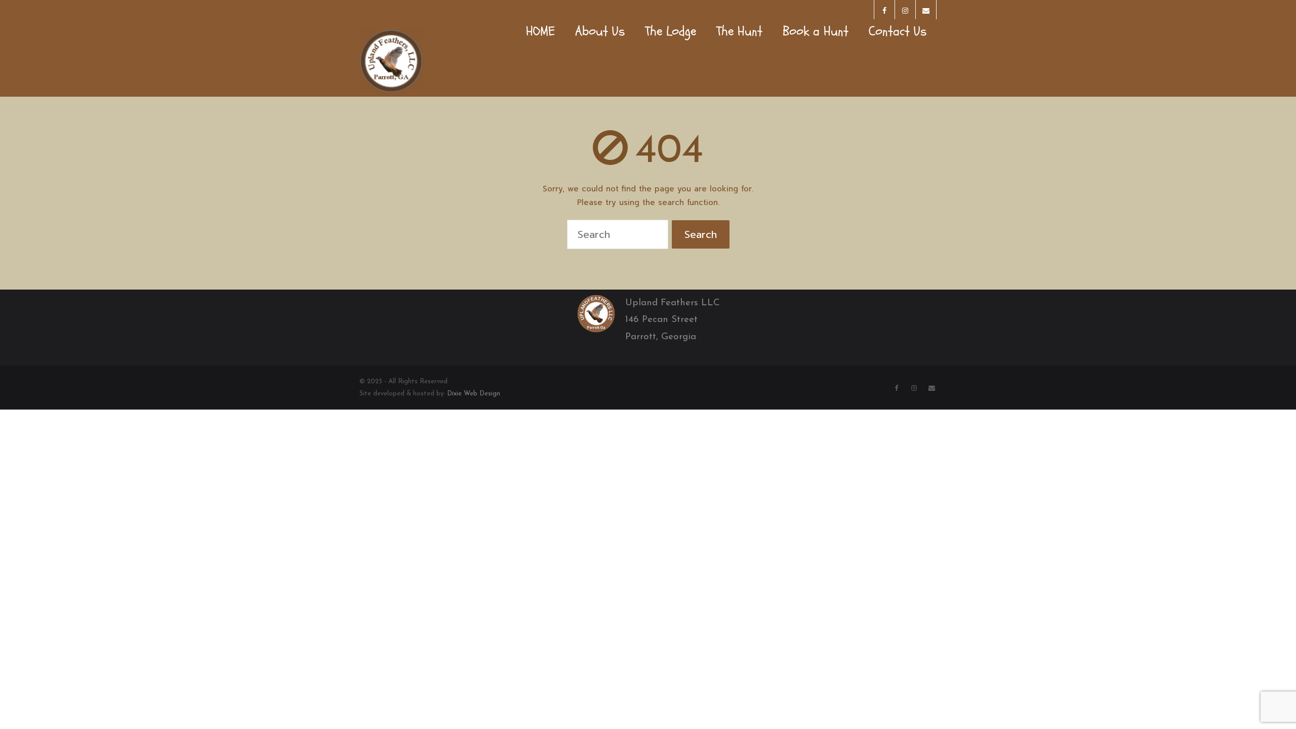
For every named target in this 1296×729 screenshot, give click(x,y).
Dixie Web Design (473, 393)
